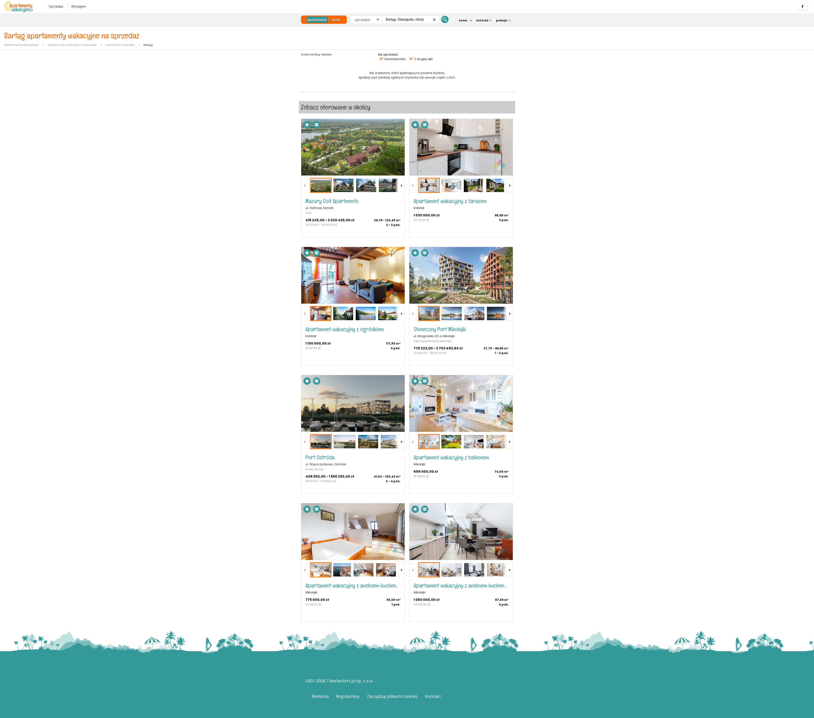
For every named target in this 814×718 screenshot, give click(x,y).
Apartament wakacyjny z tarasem (450, 201)
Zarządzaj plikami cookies (392, 696)
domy (336, 20)
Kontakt (433, 696)
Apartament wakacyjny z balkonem (451, 457)
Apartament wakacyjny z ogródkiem (344, 329)
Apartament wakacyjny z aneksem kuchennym (352, 585)
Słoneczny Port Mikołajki (440, 329)
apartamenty (317, 20)
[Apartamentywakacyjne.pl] (22, 7)
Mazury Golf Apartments (331, 201)
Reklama (320, 696)
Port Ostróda (320, 457)
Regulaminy (348, 696)
